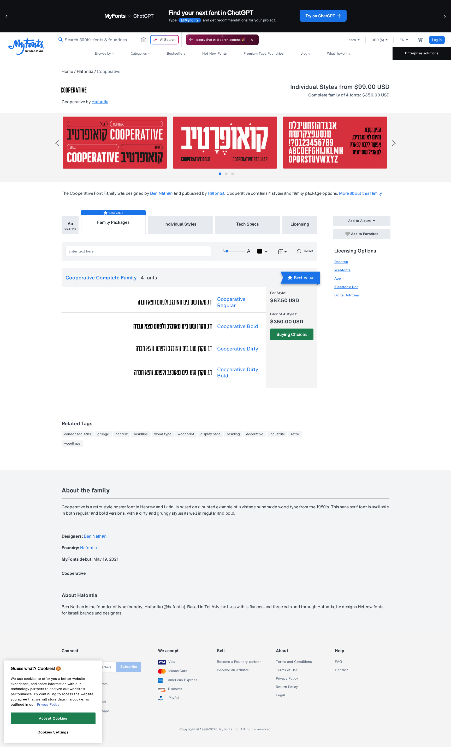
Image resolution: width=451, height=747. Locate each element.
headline (141, 434)
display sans (210, 434)
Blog (303, 53)
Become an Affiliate (233, 670)
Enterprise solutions (421, 53)
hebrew (121, 434)
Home (67, 71)
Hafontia (85, 71)
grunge (103, 434)
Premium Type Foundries (264, 53)
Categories (139, 53)
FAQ (338, 662)
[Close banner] (252, 39)
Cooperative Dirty (237, 348)
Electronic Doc (346, 286)
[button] (6, 16)
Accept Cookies (53, 718)
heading (233, 434)
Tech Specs (247, 224)
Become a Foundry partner (239, 662)
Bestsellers (176, 53)
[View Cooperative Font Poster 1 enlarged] (115, 143)
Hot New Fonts (214, 53)
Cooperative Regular (231, 302)
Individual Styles (180, 224)
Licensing (299, 224)
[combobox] (117, 39)
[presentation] (57, 143)
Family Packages (113, 222)
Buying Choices (291, 334)
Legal (280, 695)
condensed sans (77, 434)
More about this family (360, 193)
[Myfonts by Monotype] (26, 46)
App (337, 278)
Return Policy (287, 687)
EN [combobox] (402, 39)
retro (295, 434)
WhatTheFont (337, 53)
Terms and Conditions (294, 662)
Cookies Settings (53, 732)
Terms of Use (287, 670)
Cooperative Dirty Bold (237, 372)
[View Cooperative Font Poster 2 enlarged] (225, 143)
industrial (277, 434)
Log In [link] (437, 40)
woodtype (72, 443)
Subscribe (128, 666)
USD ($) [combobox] (378, 39)
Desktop (341, 261)
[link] (59, 40)
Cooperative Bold (237, 326)
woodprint (186, 434)
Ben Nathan (161, 193)
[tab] (220, 173)
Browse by (103, 53)
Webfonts (342, 270)
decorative (254, 434)
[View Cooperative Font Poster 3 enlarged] (335, 143)
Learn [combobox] (351, 39)
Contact (341, 670)
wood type (162, 434)
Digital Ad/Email (347, 295)
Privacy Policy (287, 678)
